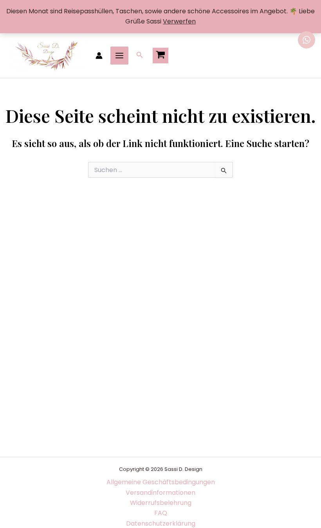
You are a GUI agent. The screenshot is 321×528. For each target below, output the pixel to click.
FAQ (160, 512)
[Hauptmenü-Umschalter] (119, 56)
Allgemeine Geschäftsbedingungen (160, 482)
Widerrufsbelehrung (160, 502)
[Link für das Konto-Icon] (99, 55)
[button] (139, 55)
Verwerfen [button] (179, 21)
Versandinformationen (160, 492)
